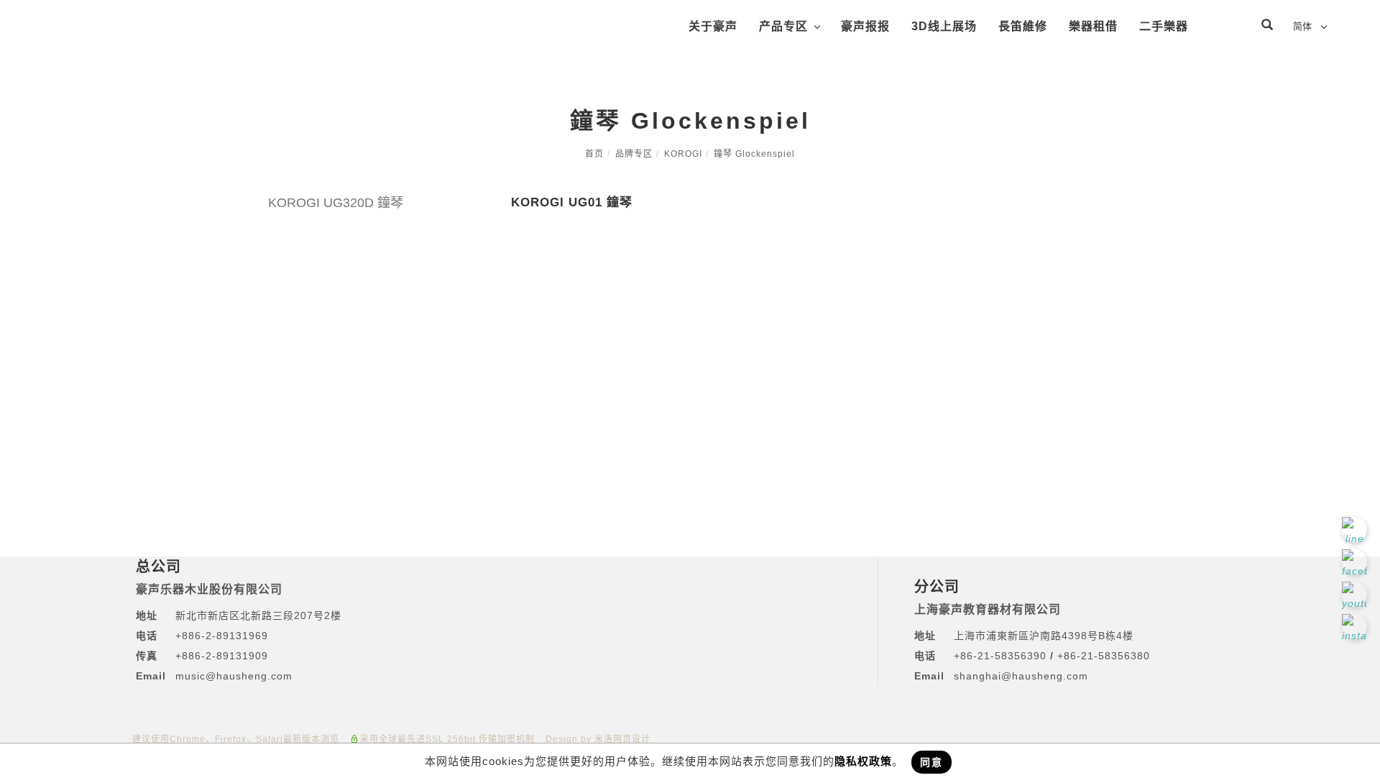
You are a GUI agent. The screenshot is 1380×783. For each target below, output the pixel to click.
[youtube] (1356, 594)
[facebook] (1356, 561)
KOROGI (683, 154)
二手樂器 (1163, 26)
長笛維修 (1022, 26)
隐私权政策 (863, 761)
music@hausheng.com (234, 676)
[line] (1356, 529)
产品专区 (783, 26)
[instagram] (1356, 626)
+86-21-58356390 (1002, 655)
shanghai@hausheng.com (1021, 676)
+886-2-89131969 (221, 635)
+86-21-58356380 (1103, 655)
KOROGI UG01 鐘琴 (571, 202)
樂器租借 (1093, 26)
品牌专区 (634, 154)
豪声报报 (865, 26)
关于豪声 (713, 26)
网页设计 (631, 739)
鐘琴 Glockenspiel (754, 154)
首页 (594, 154)
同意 (931, 762)
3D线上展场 (944, 26)
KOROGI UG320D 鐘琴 (335, 203)
